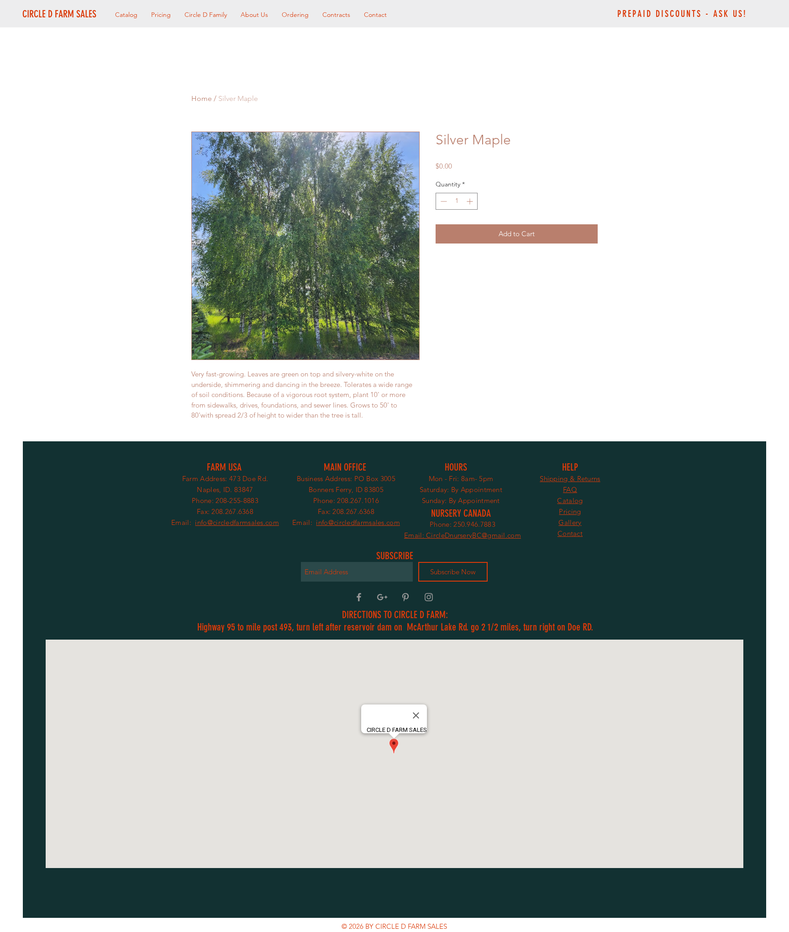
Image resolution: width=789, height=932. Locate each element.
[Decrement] (442, 201)
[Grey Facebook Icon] (358, 597)
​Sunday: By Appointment (461, 500)
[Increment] (470, 201)
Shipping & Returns (570, 478)
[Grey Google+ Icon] (382, 597)
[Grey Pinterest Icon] (405, 597)
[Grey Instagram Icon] (428, 597)
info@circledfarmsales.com (237, 522)
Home (201, 98)
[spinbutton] (456, 201)
